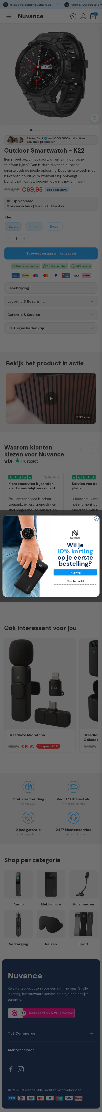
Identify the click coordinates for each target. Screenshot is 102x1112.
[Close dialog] (96, 518)
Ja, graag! (75, 572)
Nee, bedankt (75, 581)
